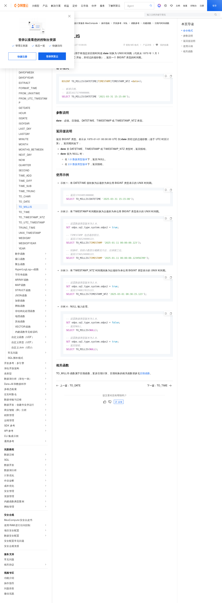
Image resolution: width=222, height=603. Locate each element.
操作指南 (105, 23)
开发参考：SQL (120, 23)
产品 (45, 5)
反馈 (120, 401)
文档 (178, 5)
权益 (66, 5)
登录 (214, 5)
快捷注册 (22, 56)
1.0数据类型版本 (78, 159)
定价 (74, 5)
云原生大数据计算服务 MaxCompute (81, 23)
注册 (202, 5)
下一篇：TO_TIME (157, 385)
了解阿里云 (114, 5)
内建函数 (147, 23)
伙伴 (94, 5)
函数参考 (135, 23)
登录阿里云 (52, 56)
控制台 (193, 5)
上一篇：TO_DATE (70, 385)
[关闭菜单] (5, 5)
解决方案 (56, 5)
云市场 (84, 5)
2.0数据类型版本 (78, 164)
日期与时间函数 (162, 23)
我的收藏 (164, 44)
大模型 (35, 5)
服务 (102, 5)
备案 (185, 5)
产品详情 (147, 44)
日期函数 (145, 373)
